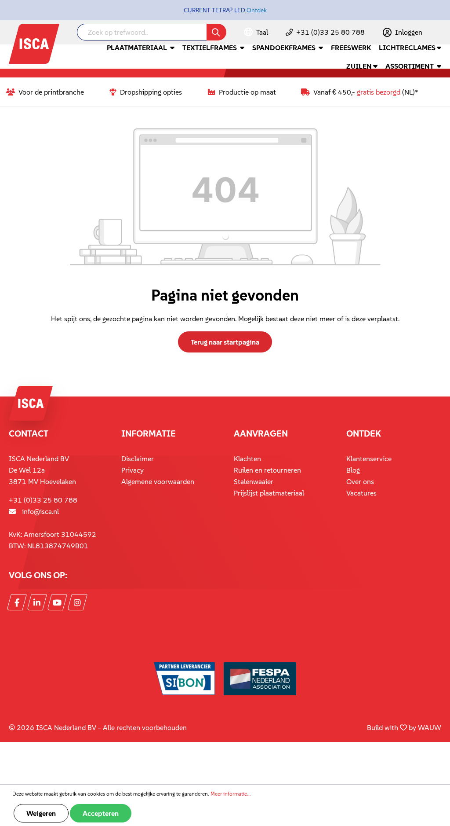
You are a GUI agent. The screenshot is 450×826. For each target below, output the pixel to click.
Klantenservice (369, 458)
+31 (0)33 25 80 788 (330, 32)
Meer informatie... (230, 793)
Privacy (132, 470)
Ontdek (257, 10)
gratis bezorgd (378, 92)
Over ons (360, 481)
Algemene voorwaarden (157, 481)
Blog (353, 470)
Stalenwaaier (253, 481)
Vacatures (361, 492)
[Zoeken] (216, 32)
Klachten (247, 458)
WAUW (429, 727)
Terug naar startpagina (225, 342)
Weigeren (41, 813)
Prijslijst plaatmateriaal (269, 492)
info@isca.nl (40, 511)
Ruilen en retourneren (267, 470)
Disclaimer (137, 458)
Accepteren (101, 813)
